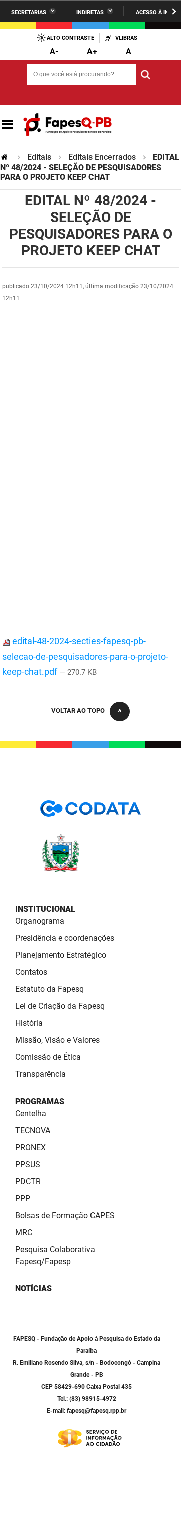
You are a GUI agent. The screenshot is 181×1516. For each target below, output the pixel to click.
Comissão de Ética (48, 1057)
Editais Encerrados (102, 157)
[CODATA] (90, 812)
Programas (39, 1101)
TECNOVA (32, 1130)
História (29, 1023)
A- (54, 51)
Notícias (33, 1288)
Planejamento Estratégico (60, 955)
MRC (23, 1232)
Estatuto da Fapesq (49, 989)
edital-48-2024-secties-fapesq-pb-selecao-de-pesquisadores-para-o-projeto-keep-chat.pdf (85, 656)
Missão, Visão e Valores (57, 1040)
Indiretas (90, 12)
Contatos (31, 972)
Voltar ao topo (78, 710)
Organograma (39, 921)
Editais (39, 157)
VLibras (126, 38)
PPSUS (27, 1164)
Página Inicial (5, 157)
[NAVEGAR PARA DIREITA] (174, 11)
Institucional (45, 909)
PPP (22, 1198)
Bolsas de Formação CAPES (65, 1215)
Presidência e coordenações (64, 938)
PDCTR (28, 1181)
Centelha (30, 1113)
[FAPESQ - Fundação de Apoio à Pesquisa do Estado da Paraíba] (67, 125)
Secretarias (28, 12)
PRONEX (30, 1147)
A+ (92, 51)
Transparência (40, 1074)
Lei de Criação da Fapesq (60, 1006)
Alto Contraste (70, 38)
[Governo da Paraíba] (90, 870)
